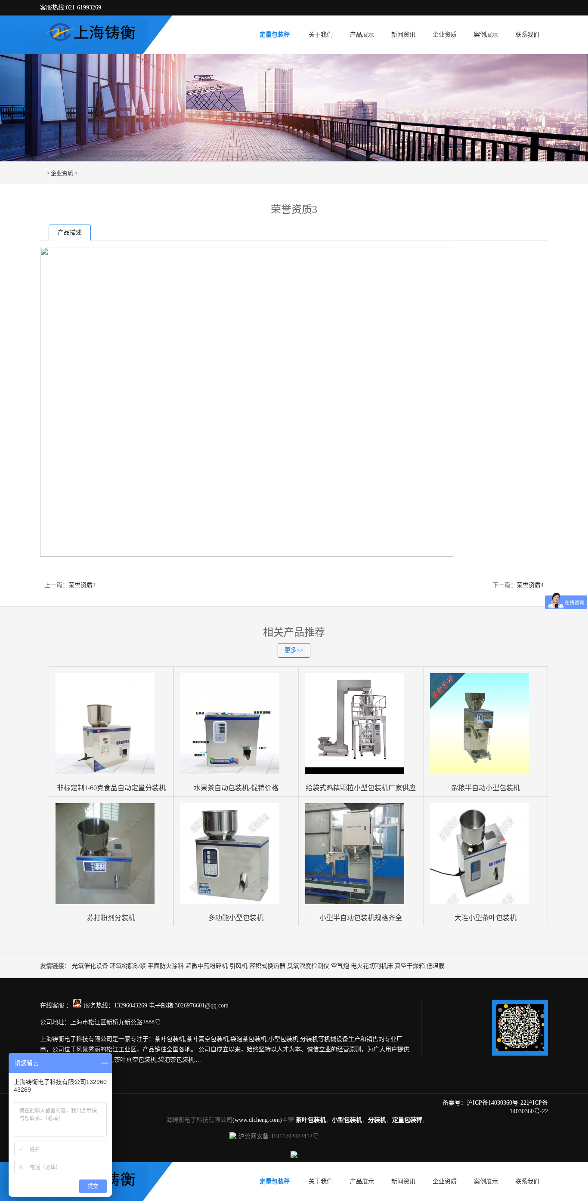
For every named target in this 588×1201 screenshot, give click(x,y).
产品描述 (70, 232)
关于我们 (321, 34)
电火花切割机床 (372, 966)
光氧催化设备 (90, 966)
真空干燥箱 (410, 966)
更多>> (294, 650)
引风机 (238, 966)
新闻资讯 (403, 34)
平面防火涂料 (166, 966)
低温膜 (436, 966)
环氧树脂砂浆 (128, 966)
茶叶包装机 (311, 1120)
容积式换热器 (267, 966)
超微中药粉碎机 (207, 966)
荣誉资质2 (82, 585)
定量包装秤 (275, 34)
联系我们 (527, 34)
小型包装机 (347, 1120)
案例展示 (486, 34)
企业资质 (445, 34)
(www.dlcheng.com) (257, 1120)
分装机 (377, 1120)
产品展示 (362, 34)
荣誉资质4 (530, 585)
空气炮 (340, 966)
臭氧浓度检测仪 (308, 966)
